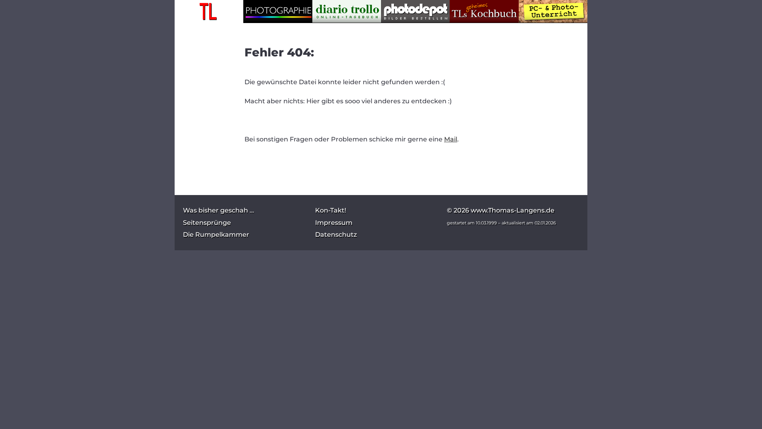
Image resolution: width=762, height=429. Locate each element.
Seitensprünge (207, 222)
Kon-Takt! (330, 210)
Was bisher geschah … (218, 210)
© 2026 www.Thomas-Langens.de (500, 210)
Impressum (333, 222)
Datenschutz (336, 234)
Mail (450, 139)
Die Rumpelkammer (216, 234)
